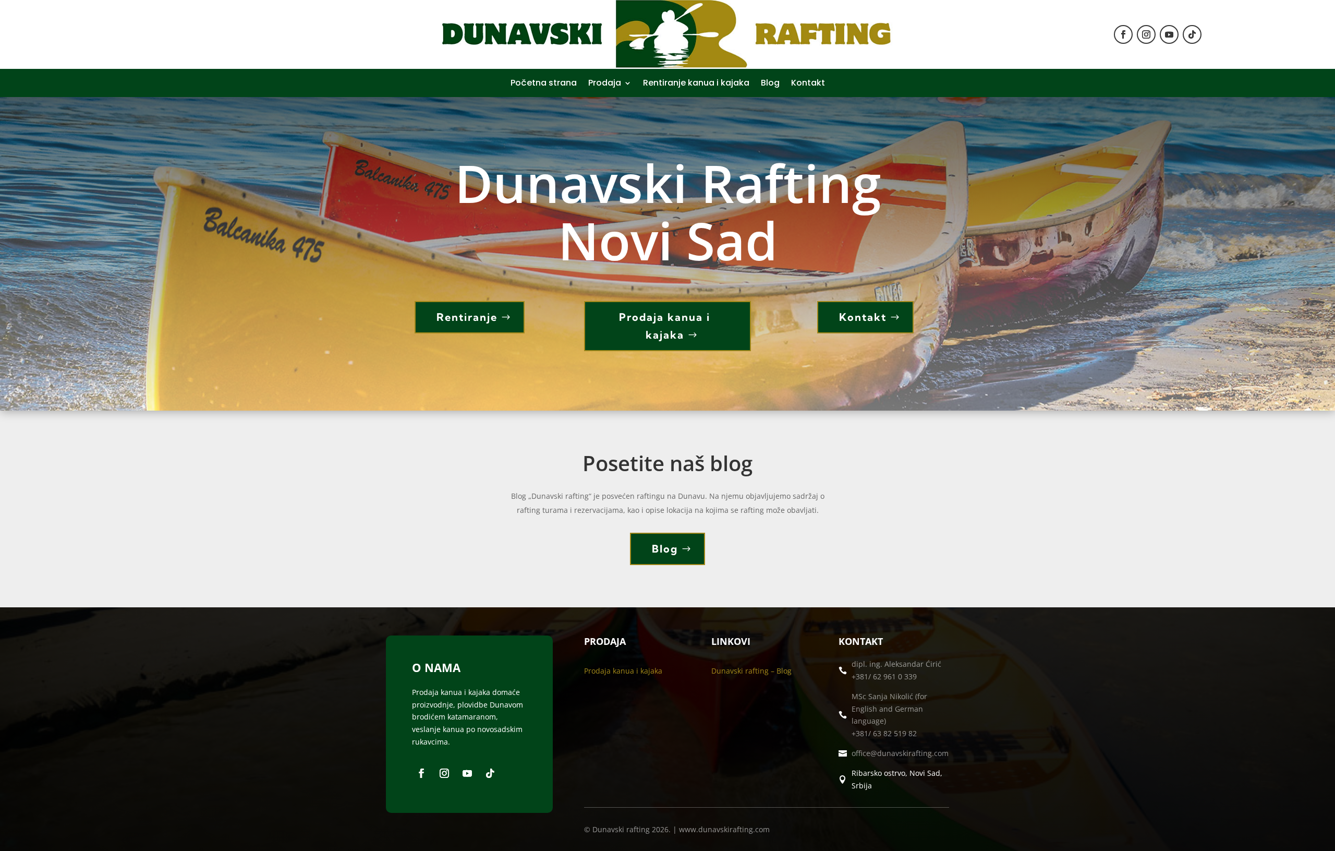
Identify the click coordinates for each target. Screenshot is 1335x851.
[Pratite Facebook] (1123, 34)
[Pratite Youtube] (1169, 34)
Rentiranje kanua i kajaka (696, 84)
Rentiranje (466, 316)
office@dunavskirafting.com (900, 753)
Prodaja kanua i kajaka (664, 325)
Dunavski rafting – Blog (751, 671)
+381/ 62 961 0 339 (884, 676)
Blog (770, 84)
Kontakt (808, 84)
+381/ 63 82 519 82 (884, 733)
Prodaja (604, 84)
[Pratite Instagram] (1146, 34)
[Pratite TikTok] (1192, 34)
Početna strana (544, 84)
